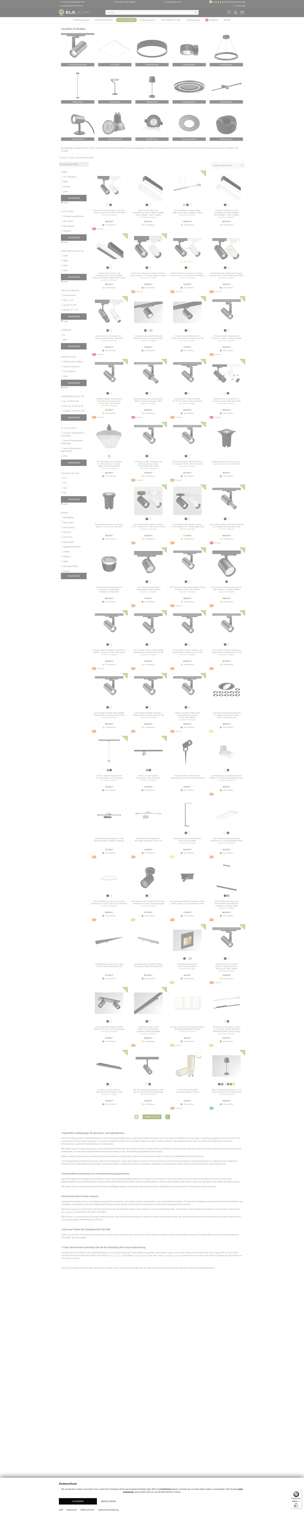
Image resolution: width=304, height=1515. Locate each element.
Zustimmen (78, 1501)
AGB (61, 1509)
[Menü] (300, 1491)
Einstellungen (108, 1501)
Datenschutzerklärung (108, 1509)
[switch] (296, 1506)
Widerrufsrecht (87, 1509)
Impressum (71, 1509)
